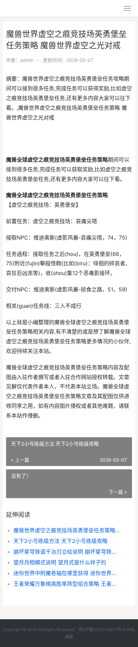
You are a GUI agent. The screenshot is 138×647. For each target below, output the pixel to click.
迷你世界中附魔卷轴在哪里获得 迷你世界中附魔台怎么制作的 (66, 573)
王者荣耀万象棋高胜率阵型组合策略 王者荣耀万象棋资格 (66, 583)
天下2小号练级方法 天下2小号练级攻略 (60, 541)
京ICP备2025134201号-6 (102, 629)
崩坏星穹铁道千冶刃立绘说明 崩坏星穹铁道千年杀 (66, 551)
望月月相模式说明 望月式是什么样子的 (59, 562)
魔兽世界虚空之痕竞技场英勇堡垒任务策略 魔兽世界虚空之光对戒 (66, 530)
